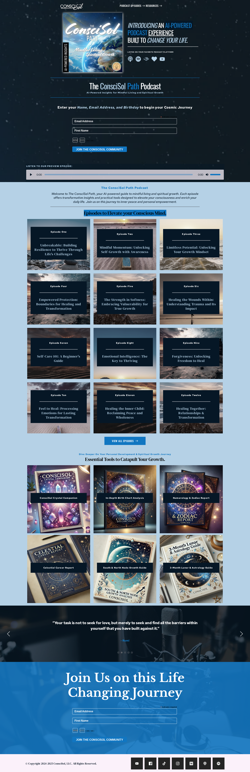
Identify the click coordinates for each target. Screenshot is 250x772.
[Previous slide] (8, 634)
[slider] (119, 174)
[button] (31, 174)
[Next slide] (241, 634)
